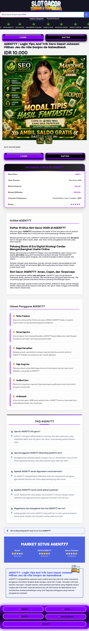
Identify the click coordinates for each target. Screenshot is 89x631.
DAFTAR (66, 37)
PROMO (25, 610)
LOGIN (23, 37)
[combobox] (42, 14)
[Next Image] (85, 98)
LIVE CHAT (46, 624)
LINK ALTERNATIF (67, 617)
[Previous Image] (4, 98)
